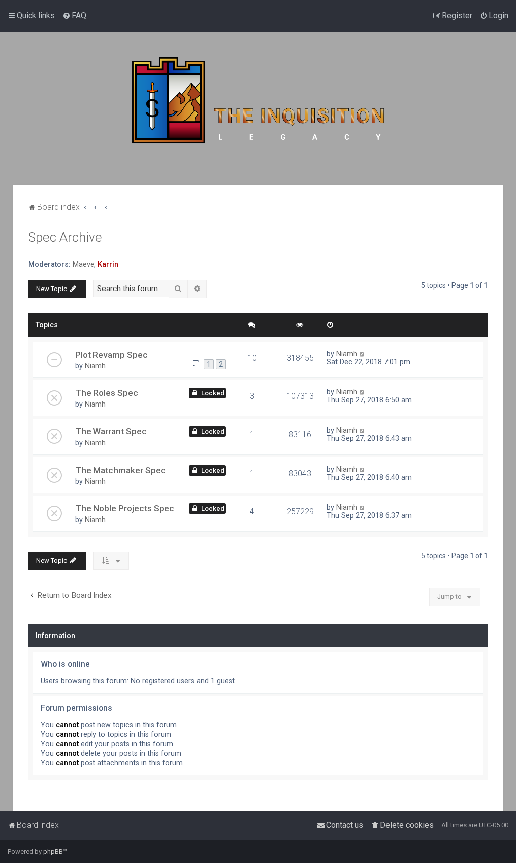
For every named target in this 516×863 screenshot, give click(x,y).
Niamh (95, 366)
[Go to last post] (362, 354)
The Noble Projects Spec (124, 508)
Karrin (108, 264)
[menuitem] (74, 16)
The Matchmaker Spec (120, 470)
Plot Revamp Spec (111, 355)
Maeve (83, 264)
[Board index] (258, 108)
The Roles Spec (106, 393)
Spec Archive (65, 237)
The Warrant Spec (111, 431)
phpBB (53, 851)
